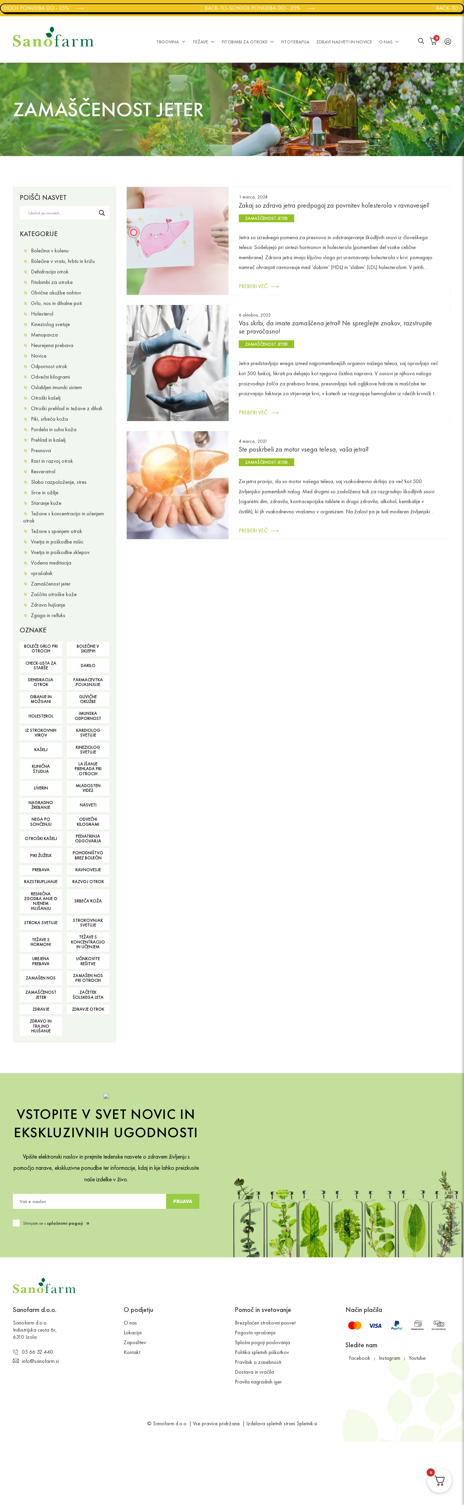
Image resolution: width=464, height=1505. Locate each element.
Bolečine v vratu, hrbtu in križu (63, 261)
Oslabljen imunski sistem (56, 387)
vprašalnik (42, 573)
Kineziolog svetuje (50, 324)
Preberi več (253, 286)
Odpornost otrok (49, 366)
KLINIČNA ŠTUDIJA (41, 768)
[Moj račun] (448, 41)
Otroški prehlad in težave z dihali (66, 408)
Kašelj (41, 749)
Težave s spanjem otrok (56, 531)
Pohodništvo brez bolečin (88, 855)
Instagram (389, 1357)
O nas (386, 42)
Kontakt (132, 1352)
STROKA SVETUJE (40, 923)
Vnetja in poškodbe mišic (57, 541)
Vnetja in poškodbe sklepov (60, 552)
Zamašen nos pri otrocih (88, 978)
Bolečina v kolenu (50, 250)
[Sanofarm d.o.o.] (53, 36)
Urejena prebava (41, 961)
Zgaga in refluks (48, 615)
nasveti (88, 805)
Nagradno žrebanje (41, 805)
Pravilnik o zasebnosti (258, 1362)
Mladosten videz (88, 788)
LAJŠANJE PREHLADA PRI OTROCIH (88, 769)
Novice (39, 355)
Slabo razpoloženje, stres (59, 481)
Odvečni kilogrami (50, 376)
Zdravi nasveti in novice (344, 42)
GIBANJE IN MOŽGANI (41, 699)
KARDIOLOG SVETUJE (88, 732)
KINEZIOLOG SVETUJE (88, 749)
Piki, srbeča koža (49, 418)
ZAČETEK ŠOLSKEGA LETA (88, 994)
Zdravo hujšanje (48, 604)
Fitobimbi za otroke (245, 42)
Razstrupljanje (40, 881)
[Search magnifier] (103, 213)
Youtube (417, 1357)
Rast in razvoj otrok (52, 460)
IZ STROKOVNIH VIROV (40, 732)
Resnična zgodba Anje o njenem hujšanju (40, 901)
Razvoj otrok (88, 881)
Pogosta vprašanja (255, 1332)
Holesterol (42, 313)
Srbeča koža (88, 901)
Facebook (359, 1357)
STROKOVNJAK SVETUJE (88, 922)
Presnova (41, 450)
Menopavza (44, 334)
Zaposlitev (135, 1342)
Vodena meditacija (51, 562)
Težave (200, 42)
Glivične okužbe (88, 699)
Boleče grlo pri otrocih (41, 648)
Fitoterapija (295, 42)
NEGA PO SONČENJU (41, 821)
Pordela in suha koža (53, 429)
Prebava (41, 870)
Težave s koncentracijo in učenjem (88, 942)
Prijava (182, 1201)
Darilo (88, 665)
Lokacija (133, 1332)
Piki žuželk (41, 855)
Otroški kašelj (45, 397)
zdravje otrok (88, 1009)
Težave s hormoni (41, 942)
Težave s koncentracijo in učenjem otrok (63, 517)
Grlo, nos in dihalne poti (56, 303)
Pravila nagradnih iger (258, 1381)
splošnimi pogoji (65, 1223)
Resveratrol (43, 471)
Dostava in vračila (254, 1371)
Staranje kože (46, 503)
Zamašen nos (41, 978)
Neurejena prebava (52, 345)
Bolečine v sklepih (88, 648)
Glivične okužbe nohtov (56, 292)
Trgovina (167, 42)
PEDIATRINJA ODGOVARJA (88, 838)
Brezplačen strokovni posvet (265, 1322)
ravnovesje (88, 870)
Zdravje (41, 1009)
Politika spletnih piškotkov (262, 1352)
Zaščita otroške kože (54, 594)
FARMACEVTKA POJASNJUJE (88, 682)
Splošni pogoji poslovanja (262, 1342)
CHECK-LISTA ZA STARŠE (40, 665)
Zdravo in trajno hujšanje (41, 1026)
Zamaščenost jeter (51, 583)
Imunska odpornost (88, 715)
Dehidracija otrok (50, 271)
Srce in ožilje (44, 492)
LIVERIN (41, 788)
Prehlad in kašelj (48, 439)
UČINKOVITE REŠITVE (88, 961)
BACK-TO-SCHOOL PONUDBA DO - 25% (243, 8)
